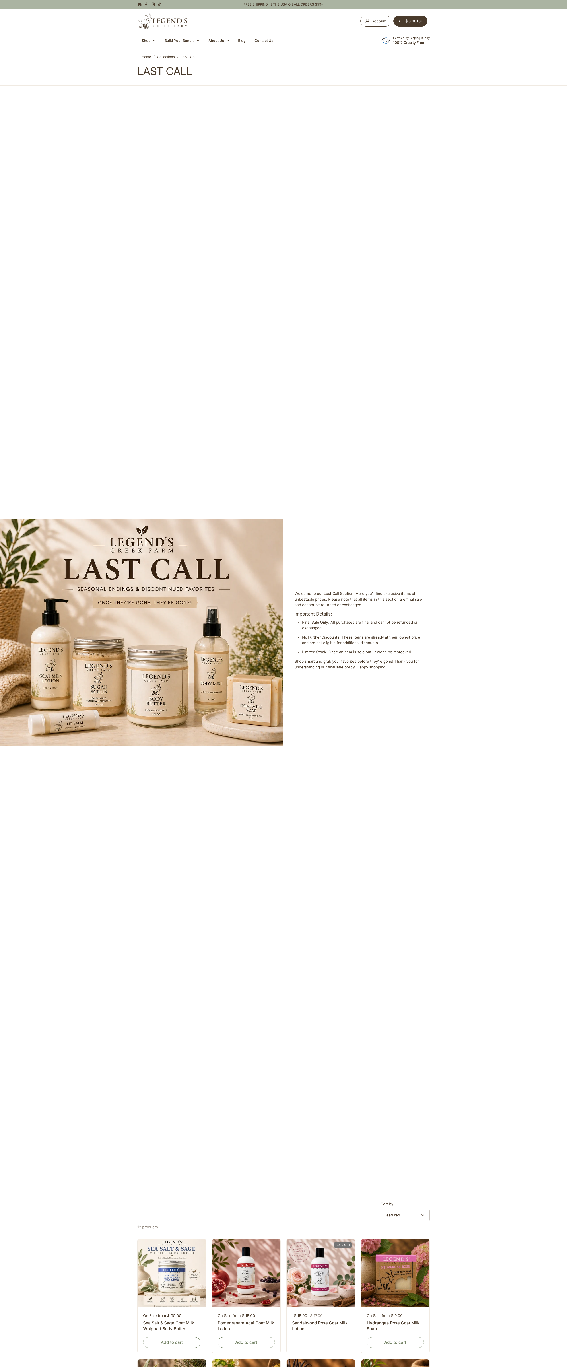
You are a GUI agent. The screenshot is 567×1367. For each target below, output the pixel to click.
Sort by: (387, 1204)
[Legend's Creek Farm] (162, 21)
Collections (166, 57)
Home (146, 57)
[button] (410, 21)
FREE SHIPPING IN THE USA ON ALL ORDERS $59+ (283, 4)
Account (379, 21)
